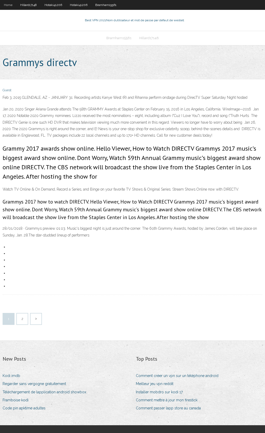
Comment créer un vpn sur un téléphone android (177, 376)
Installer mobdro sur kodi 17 (159, 392)
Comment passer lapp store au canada (168, 408)
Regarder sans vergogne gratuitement (34, 384)
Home (8, 5)
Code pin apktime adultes (24, 408)
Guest (7, 90)
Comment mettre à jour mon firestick (166, 400)
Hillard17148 (28, 5)
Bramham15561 (105, 5)
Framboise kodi (15, 400)
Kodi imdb (11, 376)
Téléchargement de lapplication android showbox (44, 392)
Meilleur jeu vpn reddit (154, 384)
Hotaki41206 (53, 5)
